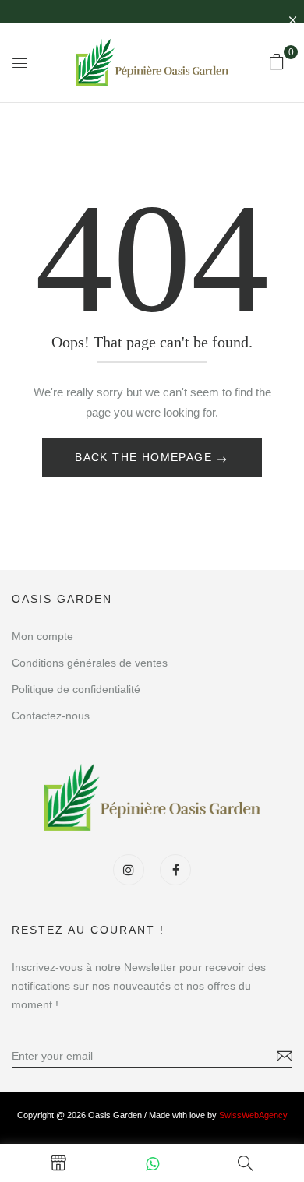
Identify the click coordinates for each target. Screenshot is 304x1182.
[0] (277, 61)
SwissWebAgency (253, 1115)
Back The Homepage (145, 457)
